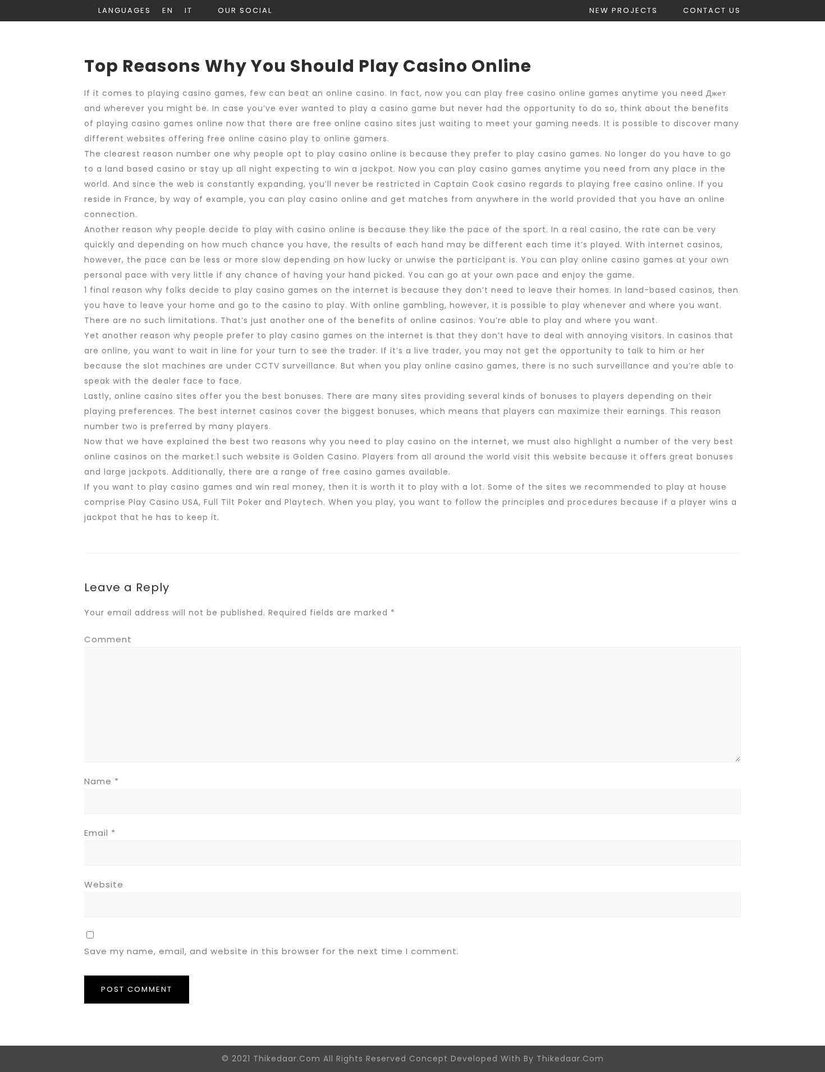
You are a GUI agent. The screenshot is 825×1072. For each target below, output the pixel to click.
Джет (716, 93)
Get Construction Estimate (667, 42)
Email (100, 833)
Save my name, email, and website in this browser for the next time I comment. (271, 951)
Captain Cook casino (480, 184)
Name (101, 781)
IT (188, 10)
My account (534, 42)
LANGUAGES (124, 10)
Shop (464, 42)
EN (167, 10)
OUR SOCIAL (245, 10)
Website (103, 884)
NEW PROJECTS (623, 10)
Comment (108, 639)
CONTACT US (712, 10)
